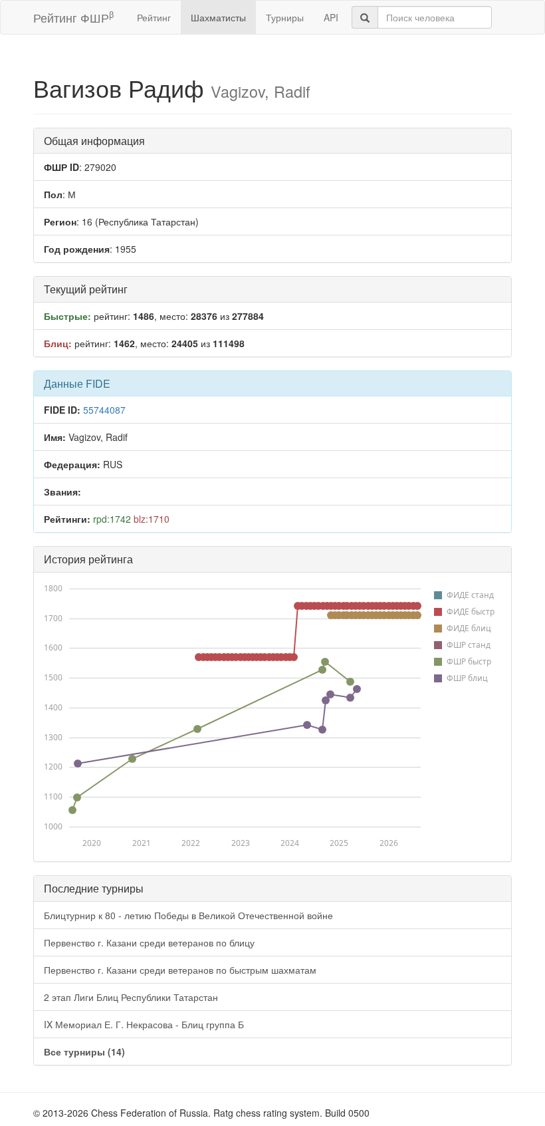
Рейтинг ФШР (73, 17)
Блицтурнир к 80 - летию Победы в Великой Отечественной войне (188, 915)
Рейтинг (154, 17)
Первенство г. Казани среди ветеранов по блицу (149, 942)
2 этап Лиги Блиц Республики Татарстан (131, 997)
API (331, 17)
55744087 (104, 409)
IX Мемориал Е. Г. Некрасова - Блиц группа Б (144, 1024)
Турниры (285, 17)
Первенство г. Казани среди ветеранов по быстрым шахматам (180, 969)
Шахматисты (218, 17)
